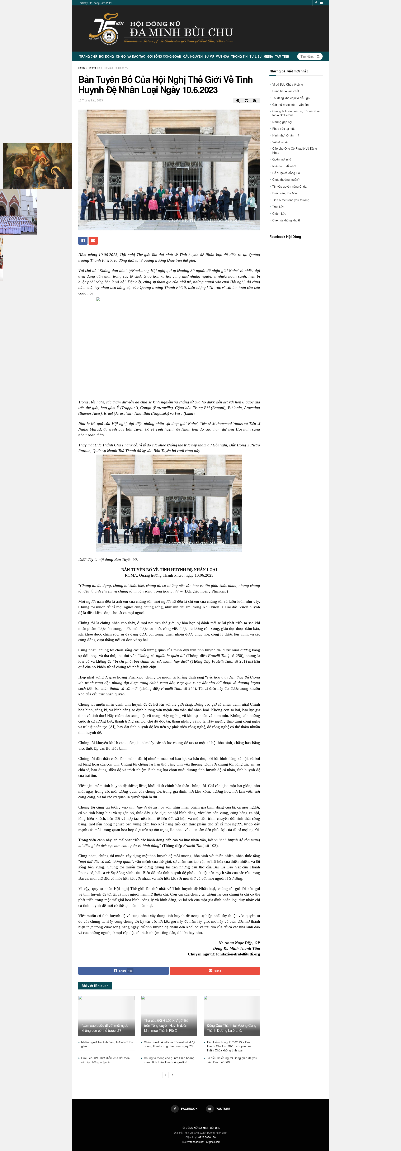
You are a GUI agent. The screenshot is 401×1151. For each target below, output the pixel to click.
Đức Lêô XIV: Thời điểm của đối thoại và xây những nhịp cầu (105, 1060)
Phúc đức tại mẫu (284, 128)
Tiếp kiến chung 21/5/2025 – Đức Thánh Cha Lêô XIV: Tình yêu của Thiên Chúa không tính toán (229, 1046)
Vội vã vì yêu (280, 142)
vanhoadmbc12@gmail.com (204, 1141)
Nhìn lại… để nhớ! (284, 166)
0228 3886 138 (207, 1137)
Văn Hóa (222, 56)
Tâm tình (282, 56)
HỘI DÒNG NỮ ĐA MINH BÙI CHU (201, 1128)
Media (268, 56)
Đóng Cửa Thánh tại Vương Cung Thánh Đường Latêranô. (231, 1028)
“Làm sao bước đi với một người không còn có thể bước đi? (105, 1028)
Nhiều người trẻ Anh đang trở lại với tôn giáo (107, 1044)
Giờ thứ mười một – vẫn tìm (290, 104)
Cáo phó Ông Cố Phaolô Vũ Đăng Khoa (294, 150)
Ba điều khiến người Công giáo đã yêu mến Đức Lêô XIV (232, 1060)
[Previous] (165, 1075)
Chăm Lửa (279, 213)
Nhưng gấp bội (282, 122)
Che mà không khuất (286, 220)
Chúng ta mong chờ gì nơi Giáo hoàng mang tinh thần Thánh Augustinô (169, 1060)
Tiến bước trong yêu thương (290, 200)
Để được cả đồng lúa (286, 173)
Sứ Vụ (209, 56)
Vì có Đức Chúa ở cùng (287, 84)
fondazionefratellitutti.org (238, 954)
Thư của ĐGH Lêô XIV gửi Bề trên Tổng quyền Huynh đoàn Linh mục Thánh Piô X (166, 1025)
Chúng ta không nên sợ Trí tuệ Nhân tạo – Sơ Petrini (296, 113)
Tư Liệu (255, 56)
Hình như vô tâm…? (285, 135)
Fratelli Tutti (218, 655)
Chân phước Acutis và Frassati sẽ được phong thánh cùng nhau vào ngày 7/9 (170, 1044)
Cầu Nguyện (193, 56)
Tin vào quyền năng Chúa (289, 186)
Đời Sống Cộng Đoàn (164, 56)
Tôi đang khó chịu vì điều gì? (291, 98)
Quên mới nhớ (281, 159)
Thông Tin (239, 56)
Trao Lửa (278, 207)
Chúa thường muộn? (286, 179)
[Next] (173, 1075)
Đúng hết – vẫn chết (285, 91)
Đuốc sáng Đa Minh (285, 193)
